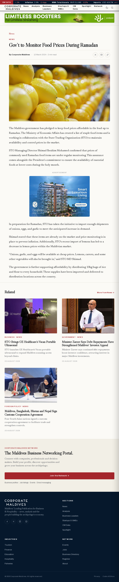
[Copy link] (107, 54)
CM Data (75, 7)
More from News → (105, 293)
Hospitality (9, 559)
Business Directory (70, 554)
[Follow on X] (13, 521)
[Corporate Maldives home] (13, 7)
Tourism (8, 545)
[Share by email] (101, 54)
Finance (8, 550)
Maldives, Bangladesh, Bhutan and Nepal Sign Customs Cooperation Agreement (31, 412)
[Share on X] (95, 54)
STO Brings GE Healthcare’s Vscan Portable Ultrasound (30, 343)
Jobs (64, 550)
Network (98, 6)
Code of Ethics (108, 576)
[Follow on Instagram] (19, 521)
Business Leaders (47, 7)
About (65, 563)
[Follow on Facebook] (7, 521)
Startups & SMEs (63, 7)
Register (66, 559)
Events (65, 545)
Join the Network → (59, 476)
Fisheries (9, 563)
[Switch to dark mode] (107, 7)
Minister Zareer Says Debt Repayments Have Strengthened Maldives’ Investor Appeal (88, 343)
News (26, 6)
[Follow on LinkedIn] (26, 521)
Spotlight (86, 6)
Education (9, 554)
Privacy (97, 576)
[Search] (112, 7)
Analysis (36, 6)
